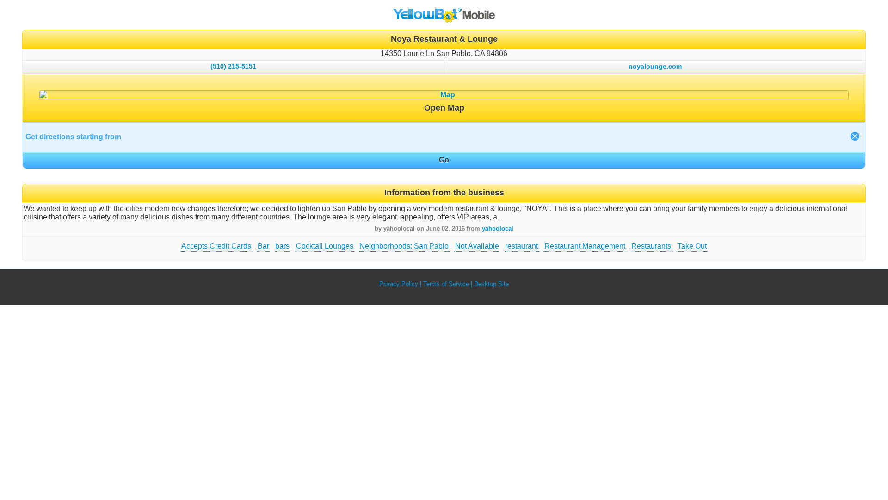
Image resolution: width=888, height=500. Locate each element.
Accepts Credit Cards (216, 246)
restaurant (521, 246)
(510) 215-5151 (233, 66)
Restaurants (651, 246)
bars (282, 246)
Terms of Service (446, 284)
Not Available (477, 246)
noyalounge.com (655, 66)
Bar (263, 246)
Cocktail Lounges (324, 246)
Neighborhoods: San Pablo (404, 246)
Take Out (692, 246)
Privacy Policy (398, 284)
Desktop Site (491, 284)
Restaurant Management (584, 246)
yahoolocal (497, 228)
